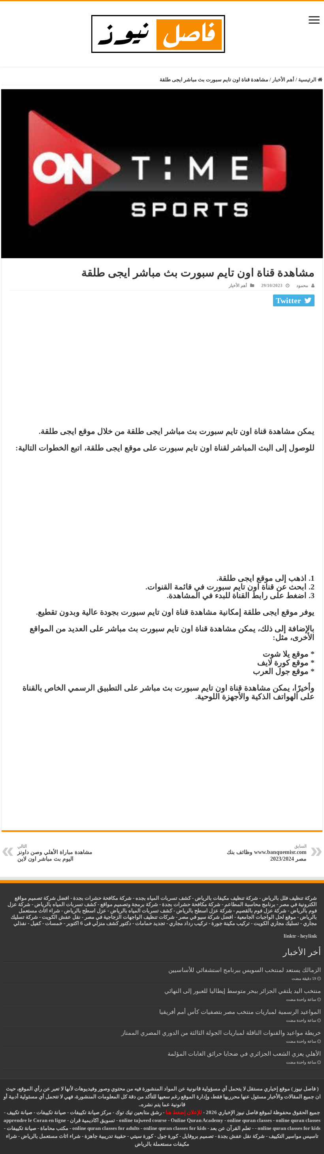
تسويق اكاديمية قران (92, 1120)
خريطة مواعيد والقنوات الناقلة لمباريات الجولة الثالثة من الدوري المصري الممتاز (221, 1032)
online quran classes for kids (289, 1128)
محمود (302, 285)
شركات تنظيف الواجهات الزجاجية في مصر (130, 917)
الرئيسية (308, 80)
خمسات (53, 923)
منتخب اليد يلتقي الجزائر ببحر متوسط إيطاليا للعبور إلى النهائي (242, 990)
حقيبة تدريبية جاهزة (105, 1136)
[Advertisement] (162, 368)
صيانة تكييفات (51, 1112)
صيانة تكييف (19, 1112)
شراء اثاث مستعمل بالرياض (51, 1136)
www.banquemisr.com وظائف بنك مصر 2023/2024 (267, 853)
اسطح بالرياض (80, 911)
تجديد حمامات (150, 923)
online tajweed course (143, 1120)
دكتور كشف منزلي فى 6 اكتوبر (98, 923)
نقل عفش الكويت (61, 917)
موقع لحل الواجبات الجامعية (266, 917)
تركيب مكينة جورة (230, 923)
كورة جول (167, 1136)
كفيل (35, 923)
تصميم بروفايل (198, 1136)
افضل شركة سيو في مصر (206, 917)
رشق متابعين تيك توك (138, 1112)
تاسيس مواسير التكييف (293, 1136)
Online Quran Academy (197, 1120)
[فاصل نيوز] (162, 32)
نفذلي (19, 923)
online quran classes (249, 1120)
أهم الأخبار (283, 80)
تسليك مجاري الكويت (276, 923)
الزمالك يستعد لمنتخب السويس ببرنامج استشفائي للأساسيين (244, 969)
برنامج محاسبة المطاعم (249, 904)
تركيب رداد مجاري (188, 923)
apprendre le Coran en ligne (35, 1120)
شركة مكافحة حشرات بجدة (191, 904)
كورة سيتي (141, 1136)
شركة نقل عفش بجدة (241, 1136)
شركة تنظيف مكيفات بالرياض (226, 898)
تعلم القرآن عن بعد (230, 1128)
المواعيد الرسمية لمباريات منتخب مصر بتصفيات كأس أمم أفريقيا (240, 1011)
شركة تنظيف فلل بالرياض (289, 898)
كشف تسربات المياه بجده (163, 898)
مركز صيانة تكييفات (90, 1112)
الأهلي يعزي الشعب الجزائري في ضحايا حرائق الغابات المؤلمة (244, 1053)
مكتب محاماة (54, 1128)
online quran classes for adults (105, 1128)
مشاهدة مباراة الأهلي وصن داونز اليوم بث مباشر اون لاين (54, 853)
